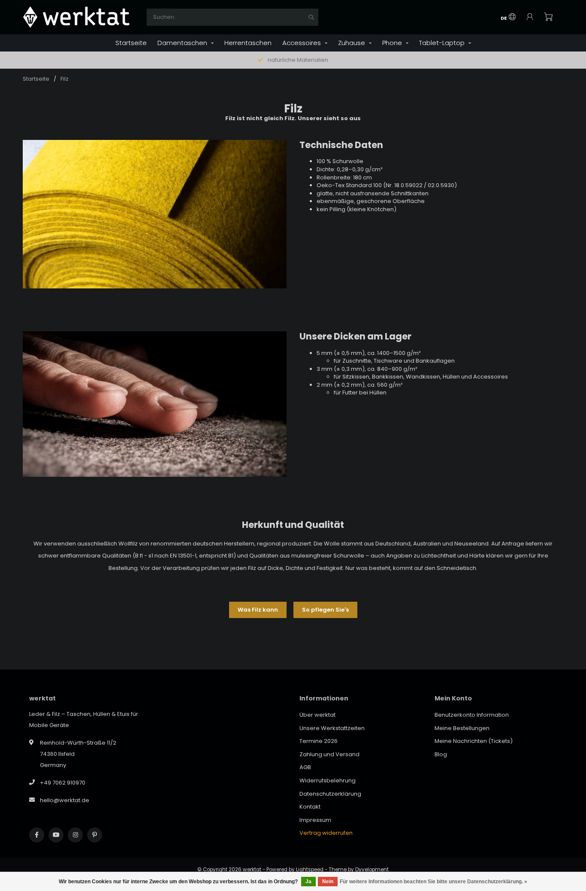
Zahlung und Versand (329, 754)
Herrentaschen (248, 42)
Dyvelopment (372, 869)
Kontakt (309, 807)
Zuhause (351, 42)
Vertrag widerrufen (326, 833)
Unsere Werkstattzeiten (332, 728)
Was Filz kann (258, 610)
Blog (441, 754)
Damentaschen (182, 42)
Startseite (131, 42)
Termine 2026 (318, 741)
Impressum (315, 820)
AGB (305, 767)
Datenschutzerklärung (330, 794)
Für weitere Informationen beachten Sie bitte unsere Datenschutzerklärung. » (433, 882)
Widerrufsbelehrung (327, 780)
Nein (327, 882)
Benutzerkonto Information (472, 715)
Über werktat (317, 715)
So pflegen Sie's (325, 610)
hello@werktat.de (64, 800)
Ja (308, 882)
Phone (392, 42)
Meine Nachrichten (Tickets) (474, 741)
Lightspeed (309, 869)
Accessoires (301, 42)
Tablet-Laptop (442, 42)
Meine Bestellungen (462, 728)
